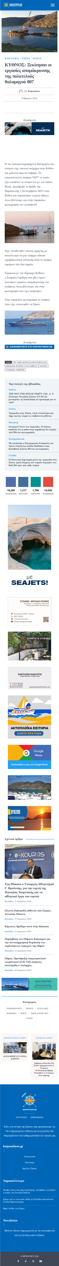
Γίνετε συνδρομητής (48, 479)
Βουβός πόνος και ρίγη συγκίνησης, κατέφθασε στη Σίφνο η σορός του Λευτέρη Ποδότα (29, 1191)
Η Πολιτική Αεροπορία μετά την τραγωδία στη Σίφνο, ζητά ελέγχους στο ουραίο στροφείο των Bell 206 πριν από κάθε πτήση (33, 462)
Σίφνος (12, 389)
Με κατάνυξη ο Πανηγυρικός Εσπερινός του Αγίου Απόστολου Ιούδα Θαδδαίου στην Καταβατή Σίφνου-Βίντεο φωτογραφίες (31, 446)
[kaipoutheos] (21, 91)
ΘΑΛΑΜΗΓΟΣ (31, 366)
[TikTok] (26, 1261)
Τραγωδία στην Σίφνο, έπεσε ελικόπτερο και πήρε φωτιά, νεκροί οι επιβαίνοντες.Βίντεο (31, 414)
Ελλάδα (12, 455)
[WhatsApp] (33, 107)
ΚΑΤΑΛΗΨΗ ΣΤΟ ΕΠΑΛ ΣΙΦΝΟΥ (15, 1057)
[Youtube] (41, 1261)
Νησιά (26, 58)
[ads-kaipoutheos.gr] (29, 347)
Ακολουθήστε (23, 478)
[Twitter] (18, 107)
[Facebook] (11, 107)
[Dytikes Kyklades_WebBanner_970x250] (29, 128)
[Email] (40, 107)
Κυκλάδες (12, 58)
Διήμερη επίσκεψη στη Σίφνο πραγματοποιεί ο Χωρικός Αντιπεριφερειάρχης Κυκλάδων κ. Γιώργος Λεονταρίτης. (44, 1069)
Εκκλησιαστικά (16, 439)
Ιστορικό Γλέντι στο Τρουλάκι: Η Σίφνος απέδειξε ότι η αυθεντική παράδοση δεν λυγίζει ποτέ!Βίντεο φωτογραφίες (32, 429)
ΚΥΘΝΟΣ (43, 366)
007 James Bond (21, 362)
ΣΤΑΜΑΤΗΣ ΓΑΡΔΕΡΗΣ (15, 370)
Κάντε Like (11, 478)
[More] (47, 107)
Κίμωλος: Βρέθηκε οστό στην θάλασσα (27, 926)
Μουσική (13, 422)
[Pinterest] (26, 107)
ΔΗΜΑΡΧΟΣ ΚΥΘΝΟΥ (15, 366)
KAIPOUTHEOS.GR (38, 362)
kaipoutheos (34, 91)
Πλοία (37, 58)
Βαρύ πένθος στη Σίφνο (13, 1208)
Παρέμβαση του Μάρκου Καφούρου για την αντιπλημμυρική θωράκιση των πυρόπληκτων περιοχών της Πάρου (27, 942)
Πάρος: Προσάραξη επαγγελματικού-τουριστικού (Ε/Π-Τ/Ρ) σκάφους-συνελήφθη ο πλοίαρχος (26, 962)
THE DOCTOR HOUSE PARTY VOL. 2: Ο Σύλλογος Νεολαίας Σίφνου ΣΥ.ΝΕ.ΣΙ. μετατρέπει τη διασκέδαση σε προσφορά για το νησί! (32, 398)
